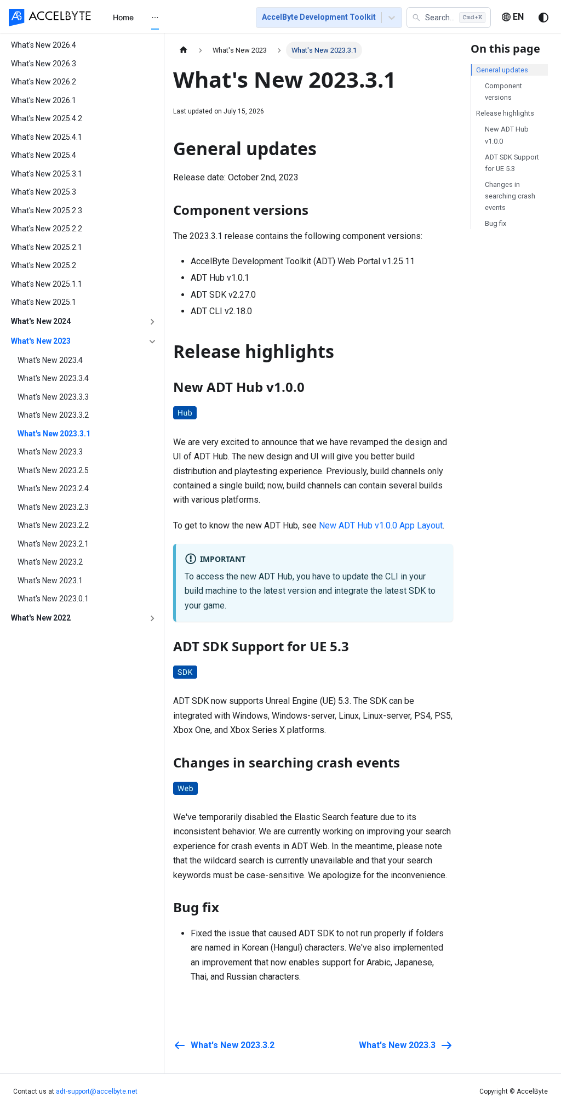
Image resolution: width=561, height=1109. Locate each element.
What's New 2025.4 (43, 155)
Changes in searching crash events (510, 196)
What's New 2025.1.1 (46, 284)
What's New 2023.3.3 (53, 397)
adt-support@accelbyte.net (97, 1091)
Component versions (503, 91)
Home (123, 17)
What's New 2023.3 (50, 451)
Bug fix (495, 223)
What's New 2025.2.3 (46, 210)
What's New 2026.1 (43, 100)
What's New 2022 (41, 617)
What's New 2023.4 (50, 360)
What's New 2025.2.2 (46, 228)
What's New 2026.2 (43, 81)
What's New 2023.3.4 (53, 378)
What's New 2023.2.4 (53, 488)
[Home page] (183, 50)
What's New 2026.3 (43, 63)
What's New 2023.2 (50, 562)
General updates (502, 70)
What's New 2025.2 (43, 265)
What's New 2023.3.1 (54, 433)
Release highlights (505, 113)
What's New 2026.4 (43, 45)
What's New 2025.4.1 (46, 137)
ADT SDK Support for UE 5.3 (512, 163)
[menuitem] (123, 17)
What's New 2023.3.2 (53, 415)
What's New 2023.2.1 (53, 543)
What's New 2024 (41, 321)
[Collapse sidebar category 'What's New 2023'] (152, 341)
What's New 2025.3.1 (46, 173)
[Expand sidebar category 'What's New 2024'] (152, 322)
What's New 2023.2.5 (53, 470)
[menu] (171, 17)
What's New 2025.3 (43, 191)
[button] (449, 17)
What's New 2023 (41, 341)
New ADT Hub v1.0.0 (507, 135)
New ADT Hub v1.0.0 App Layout (381, 525)
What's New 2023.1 (50, 580)
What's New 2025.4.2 (46, 118)
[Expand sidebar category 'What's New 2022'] (152, 618)
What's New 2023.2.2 (53, 525)
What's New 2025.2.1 (46, 247)
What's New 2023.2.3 (53, 507)
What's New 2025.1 (43, 302)
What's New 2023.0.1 (53, 598)
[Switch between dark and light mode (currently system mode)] (543, 17)
